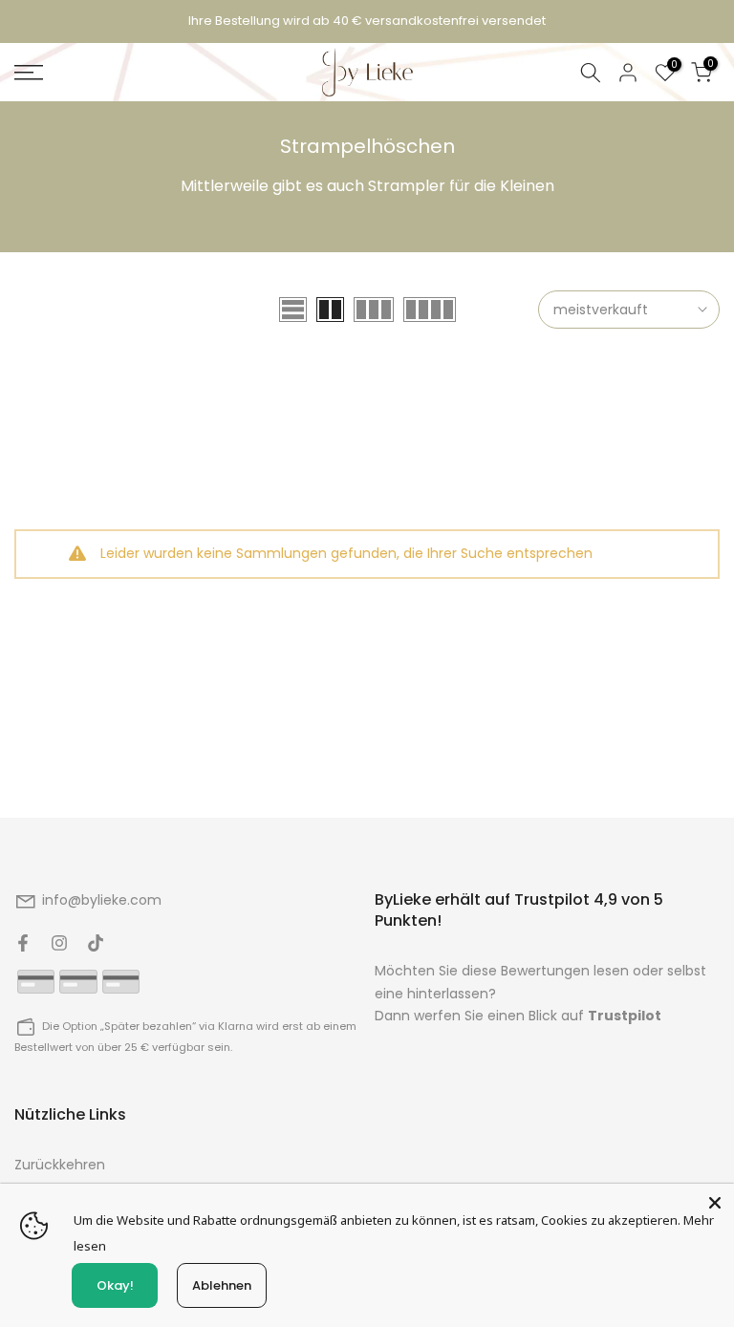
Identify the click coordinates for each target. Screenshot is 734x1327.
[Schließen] (714, 1202)
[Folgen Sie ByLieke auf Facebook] (23, 942)
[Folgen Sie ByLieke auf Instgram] (59, 942)
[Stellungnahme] (367, 21)
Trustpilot (624, 1015)
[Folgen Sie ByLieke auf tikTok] (95, 942)
